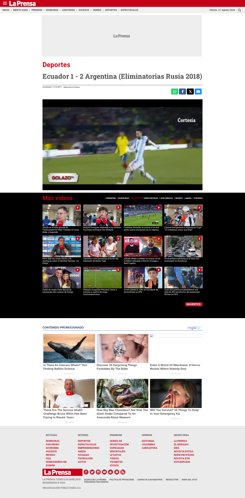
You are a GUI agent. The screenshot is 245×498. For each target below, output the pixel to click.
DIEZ (176, 447)
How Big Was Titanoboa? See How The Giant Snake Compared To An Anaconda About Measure (122, 413)
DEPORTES (84, 440)
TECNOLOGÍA (85, 458)
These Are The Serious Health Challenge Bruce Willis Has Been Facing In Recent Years (65, 413)
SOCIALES (83, 454)
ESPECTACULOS (87, 444)
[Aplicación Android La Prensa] (117, 472)
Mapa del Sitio (189, 480)
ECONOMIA (52, 447)
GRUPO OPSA (181, 435)
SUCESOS (51, 451)
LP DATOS (115, 454)
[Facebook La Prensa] (86, 472)
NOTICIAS (51, 435)
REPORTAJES (117, 451)
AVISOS (114, 465)
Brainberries (69, 374)
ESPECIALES (117, 447)
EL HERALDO (181, 444)
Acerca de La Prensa (95, 480)
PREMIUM (116, 435)
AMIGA (82, 451)
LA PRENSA (180, 440)
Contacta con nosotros (149, 480)
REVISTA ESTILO (183, 451)
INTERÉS (83, 435)
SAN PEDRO (52, 444)
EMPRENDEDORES (88, 447)
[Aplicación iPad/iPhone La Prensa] (110, 472)
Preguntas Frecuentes (96, 482)
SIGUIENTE (192, 304)
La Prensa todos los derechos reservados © (61, 481)
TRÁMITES (116, 461)
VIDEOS (114, 458)
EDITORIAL (148, 440)
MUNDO (50, 454)
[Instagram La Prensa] (98, 472)
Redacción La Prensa (72, 87)
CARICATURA (149, 447)
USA (48, 458)
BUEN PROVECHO (184, 454)
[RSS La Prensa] (123, 472)
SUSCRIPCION (182, 461)
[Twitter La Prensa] (92, 472)
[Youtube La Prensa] (104, 472)
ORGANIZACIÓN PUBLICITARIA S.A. (61, 487)
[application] (122, 144)
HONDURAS (53, 440)
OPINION (147, 435)
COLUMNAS (148, 444)
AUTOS (82, 461)
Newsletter (172, 480)
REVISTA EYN (182, 458)
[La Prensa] (57, 472)
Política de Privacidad (122, 480)
